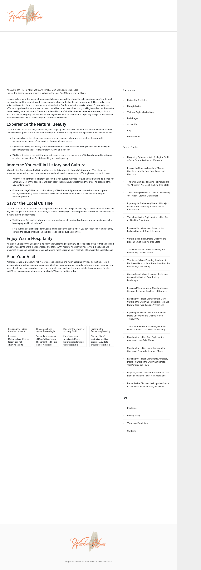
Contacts (131, 431)
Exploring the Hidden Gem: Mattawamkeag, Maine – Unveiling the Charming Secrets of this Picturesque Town (147, 362)
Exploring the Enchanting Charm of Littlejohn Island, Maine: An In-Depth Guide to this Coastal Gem (148, 206)
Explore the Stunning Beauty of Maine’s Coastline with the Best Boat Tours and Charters (146, 171)
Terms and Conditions (137, 423)
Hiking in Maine (134, 106)
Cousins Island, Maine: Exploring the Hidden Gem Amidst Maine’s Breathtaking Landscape (147, 277)
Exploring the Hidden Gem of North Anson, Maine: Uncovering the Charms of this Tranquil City (146, 315)
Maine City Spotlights (137, 100)
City (129, 130)
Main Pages (132, 118)
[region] (88, 64)
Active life (132, 124)
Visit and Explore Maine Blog (140, 112)
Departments (133, 136)
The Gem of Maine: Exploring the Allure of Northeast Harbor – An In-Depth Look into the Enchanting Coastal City (148, 263)
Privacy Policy (133, 415)
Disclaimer (132, 408)
